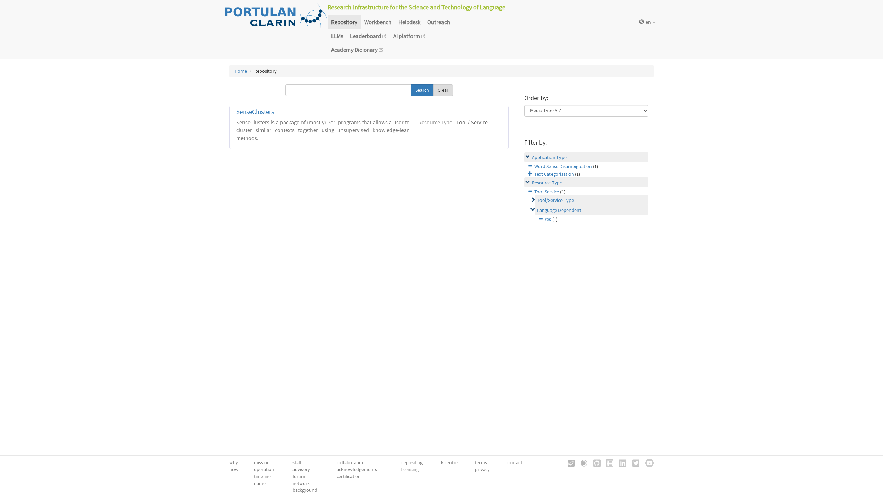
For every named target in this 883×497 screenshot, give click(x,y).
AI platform (407, 36)
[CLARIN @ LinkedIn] (620, 462)
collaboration (351, 462)
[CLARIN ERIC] (569, 462)
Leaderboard (366, 36)
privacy (482, 469)
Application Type (549, 157)
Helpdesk (409, 22)
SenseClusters (255, 112)
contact (514, 462)
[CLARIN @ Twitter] (633, 462)
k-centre (449, 462)
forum (298, 476)
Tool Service (546, 191)
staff (296, 462)
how (233, 469)
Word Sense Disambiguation (563, 166)
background (304, 490)
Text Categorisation (554, 174)
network (301, 483)
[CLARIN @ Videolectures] (581, 462)
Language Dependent (559, 210)
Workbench (377, 22)
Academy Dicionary (355, 49)
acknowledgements (357, 469)
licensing (410, 469)
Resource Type (547, 182)
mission (262, 462)
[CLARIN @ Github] (594, 462)
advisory (301, 469)
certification (349, 476)
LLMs (337, 36)
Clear (443, 90)
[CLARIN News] (607, 462)
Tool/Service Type (555, 200)
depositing (412, 462)
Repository (344, 22)
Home (241, 71)
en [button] (649, 22)
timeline (262, 476)
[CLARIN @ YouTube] (647, 462)
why (233, 462)
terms (481, 462)
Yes (548, 219)
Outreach (438, 22)
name (260, 483)
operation (264, 469)
